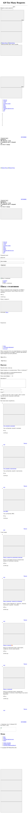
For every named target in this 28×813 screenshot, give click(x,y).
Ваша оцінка (3, 376)
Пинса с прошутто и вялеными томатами (12, 557)
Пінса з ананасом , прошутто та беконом (12, 601)
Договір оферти (7, 744)
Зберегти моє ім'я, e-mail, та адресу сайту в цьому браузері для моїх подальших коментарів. (13, 395)
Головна (5, 280)
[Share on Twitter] (11, 333)
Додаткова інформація (8, 347)
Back (22, 86)
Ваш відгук (4, 378)
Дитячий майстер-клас (8, 739)
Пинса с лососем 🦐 (8, 645)
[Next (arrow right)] (11, 807)
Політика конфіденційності (9, 745)
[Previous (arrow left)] (11, 796)
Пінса (4, 281)
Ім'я (2, 389)
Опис (4, 346)
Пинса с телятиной (7, 689)
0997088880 (23, 137)
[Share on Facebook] (16, 322)
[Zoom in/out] (11, 785)
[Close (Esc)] (11, 774)
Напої (4, 740)
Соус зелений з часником (9, 425)
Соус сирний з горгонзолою (9, 468)
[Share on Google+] (11, 343)
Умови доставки (7, 742)
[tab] (15, 346)
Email (2, 392)
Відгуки (5, 348)
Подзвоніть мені (4, 138)
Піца (4, 736)
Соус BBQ (5, 511)
